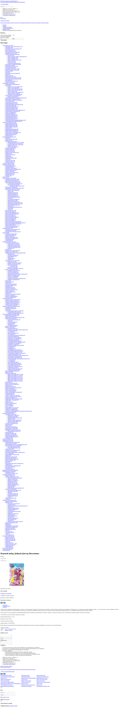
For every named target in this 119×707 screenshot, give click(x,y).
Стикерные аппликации (14, 247)
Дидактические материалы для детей (14, 310)
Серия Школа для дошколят (14, 343)
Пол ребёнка (3, 36)
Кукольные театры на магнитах (13, 231)
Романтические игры (10, 76)
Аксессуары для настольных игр (13, 78)
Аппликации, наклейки (11, 242)
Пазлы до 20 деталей (13, 87)
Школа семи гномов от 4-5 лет (15, 378)
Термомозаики (9, 239)
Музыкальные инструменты (12, 442)
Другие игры (12, 62)
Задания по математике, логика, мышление (18, 355)
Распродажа (6, 550)
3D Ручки (6, 176)
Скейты (8, 499)
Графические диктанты (11, 408)
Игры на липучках (10, 460)
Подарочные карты (7, 549)
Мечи (7, 530)
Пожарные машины (13, 513)
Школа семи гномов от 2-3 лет (15, 376)
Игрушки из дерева (10, 414)
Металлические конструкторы (12, 181)
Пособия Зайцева (9, 166)
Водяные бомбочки (12, 495)
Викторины (9, 47)
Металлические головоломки (12, 98)
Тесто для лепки (12, 265)
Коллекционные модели (14, 511)
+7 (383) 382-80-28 (4, 4)
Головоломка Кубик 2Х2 (11, 103)
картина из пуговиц (10, 295)
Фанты (7, 74)
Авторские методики (8, 164)
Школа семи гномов (10, 373)
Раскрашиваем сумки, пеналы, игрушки (17, 273)
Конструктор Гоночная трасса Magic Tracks (15, 222)
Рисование (11, 324)
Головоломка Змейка (10, 105)
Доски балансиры (10, 469)
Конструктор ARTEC (10, 218)
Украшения (11, 258)
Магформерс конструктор (42, 678)
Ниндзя (10, 209)
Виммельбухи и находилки (12, 315)
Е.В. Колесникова (12, 330)
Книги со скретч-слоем (11, 403)
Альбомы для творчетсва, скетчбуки (17, 278)
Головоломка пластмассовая (12, 84)
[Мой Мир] (4, 603)
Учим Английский (8, 438)
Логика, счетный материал (15, 420)
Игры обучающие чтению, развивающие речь (16, 444)
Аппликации (11, 323)
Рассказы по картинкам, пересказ (13, 396)
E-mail (1, 692)
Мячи (10, 492)
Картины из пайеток (10, 285)
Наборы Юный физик (11, 124)
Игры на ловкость (13, 57)
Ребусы (7, 462)
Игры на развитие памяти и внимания (17, 56)
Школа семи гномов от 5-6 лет (15, 379)
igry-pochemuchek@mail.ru (8, 671)
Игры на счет (11, 61)
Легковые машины (13, 509)
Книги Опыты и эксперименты (13, 132)
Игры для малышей (8, 413)
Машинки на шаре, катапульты (15, 521)
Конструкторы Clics (10, 211)
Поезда (10, 198)
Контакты (23, 2)
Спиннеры (8, 153)
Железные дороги (10, 528)
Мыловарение (9, 281)
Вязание (10, 259)
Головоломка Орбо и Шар (11, 106)
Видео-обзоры (46, 22)
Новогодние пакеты (13, 146)
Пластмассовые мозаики (11, 238)
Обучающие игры (8, 441)
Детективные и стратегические (13, 64)
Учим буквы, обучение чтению (15, 366)
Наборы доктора (6, 29)
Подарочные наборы (10, 297)
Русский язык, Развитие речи (15, 352)
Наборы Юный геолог (10, 134)
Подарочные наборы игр (14, 63)
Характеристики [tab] (6, 606)
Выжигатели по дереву (11, 251)
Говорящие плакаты (10, 307)
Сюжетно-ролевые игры (8, 28)
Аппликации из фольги (14, 243)
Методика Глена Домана (11, 172)
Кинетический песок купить (43, 676)
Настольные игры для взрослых (13, 77)
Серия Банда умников (13, 344)
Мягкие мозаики (9, 236)
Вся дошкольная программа (14, 363)
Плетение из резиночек (11, 289)
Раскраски (8, 382)
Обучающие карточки (11, 456)
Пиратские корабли (13, 193)
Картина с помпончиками (11, 296)
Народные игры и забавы (14, 421)
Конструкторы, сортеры (11, 428)
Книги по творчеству (11, 318)
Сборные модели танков (11, 305)
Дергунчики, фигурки (11, 426)
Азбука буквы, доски (11, 443)
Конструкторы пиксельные (12, 226)
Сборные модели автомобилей (12, 299)
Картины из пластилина (14, 263)
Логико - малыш (9, 171)
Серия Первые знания (13, 367)
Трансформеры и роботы (11, 525)
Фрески (8, 280)
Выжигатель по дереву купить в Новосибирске (11, 683)
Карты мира (8, 385)
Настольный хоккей (25, 676)
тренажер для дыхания (11, 451)
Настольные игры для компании (13, 48)
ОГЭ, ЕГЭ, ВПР (9, 405)
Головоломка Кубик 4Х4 (11, 117)
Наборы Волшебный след (11, 436)
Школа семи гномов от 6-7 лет (15, 380)
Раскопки (8, 127)
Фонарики (8, 523)
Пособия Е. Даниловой (11, 168)
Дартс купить (39, 683)
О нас (7, 669)
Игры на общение (13, 58)
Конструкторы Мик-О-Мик (12, 213)
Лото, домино (9, 453)
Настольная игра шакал (26, 686)
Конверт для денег (10, 154)
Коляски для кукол (10, 539)
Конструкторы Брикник (11, 187)
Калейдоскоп (9, 156)
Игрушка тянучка (10, 151)
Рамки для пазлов (12, 91)
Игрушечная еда (12, 482)
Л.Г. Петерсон (11, 334)
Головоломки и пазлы (9, 83)
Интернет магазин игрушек (6, 666)
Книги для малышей (10, 316)
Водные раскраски (13, 271)
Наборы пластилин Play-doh (15, 262)
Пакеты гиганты (12, 145)
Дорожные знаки (10, 532)
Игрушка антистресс (11, 158)
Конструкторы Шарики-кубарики (13, 223)
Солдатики (8, 531)
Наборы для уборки (13, 480)
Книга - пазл (9, 406)
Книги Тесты (9, 372)
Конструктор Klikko (10, 220)
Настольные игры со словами (12, 73)
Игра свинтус (39, 684)
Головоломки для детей (11, 102)
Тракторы (11, 506)
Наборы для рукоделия (26, 680)
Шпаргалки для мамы (10, 457)
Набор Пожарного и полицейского (16, 488)
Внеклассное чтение (10, 386)
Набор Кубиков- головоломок (12, 111)
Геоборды (8, 175)
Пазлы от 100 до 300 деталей (15, 90)
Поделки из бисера (13, 255)
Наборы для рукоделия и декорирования (15, 252)
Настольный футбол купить (6, 684)
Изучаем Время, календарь (12, 454)
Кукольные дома (9, 537)
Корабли (8, 524)
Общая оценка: (3, 640)
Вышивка (11, 253)
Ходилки (11, 55)
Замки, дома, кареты (13, 190)
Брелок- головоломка (10, 112)
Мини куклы (9, 542)
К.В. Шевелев (12, 348)
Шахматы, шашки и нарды (12, 69)
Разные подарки (10, 150)
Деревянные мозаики (11, 233)
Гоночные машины (13, 195)
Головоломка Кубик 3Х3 (11, 108)
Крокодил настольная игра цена (28, 684)
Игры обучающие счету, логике (13, 445)
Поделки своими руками (14, 319)
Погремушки (9, 432)
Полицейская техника (14, 204)
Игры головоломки (10, 51)
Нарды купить (4, 678)
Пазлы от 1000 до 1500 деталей (15, 92)
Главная (4, 24)
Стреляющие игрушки (11, 527)
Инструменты (12, 485)
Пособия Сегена (9, 174)
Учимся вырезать (10, 393)
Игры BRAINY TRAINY (11, 81)
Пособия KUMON (13, 328)
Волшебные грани (13, 325)
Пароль (2, 694)
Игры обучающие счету (14, 447)
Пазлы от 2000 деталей (14, 93)
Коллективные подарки (9, 22)
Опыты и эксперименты (9, 122)
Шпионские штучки (10, 529)
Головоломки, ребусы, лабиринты (13, 398)
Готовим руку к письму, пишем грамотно (18, 329)
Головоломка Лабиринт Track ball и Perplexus (15, 97)
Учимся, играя (9, 448)
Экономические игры (11, 53)
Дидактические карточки (14, 311)
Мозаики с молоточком (11, 237)
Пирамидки (9, 424)
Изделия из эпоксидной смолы (12, 294)
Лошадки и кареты (10, 544)
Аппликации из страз (13, 244)
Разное (10, 208)
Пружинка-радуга (10, 160)
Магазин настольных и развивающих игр (9, 1)
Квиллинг (11, 248)
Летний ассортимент (11, 489)
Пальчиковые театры (10, 230)
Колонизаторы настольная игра (7, 686)
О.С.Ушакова (11, 360)
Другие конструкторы (14, 184)
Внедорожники (12, 519)
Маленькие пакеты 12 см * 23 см (16, 142)
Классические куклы (11, 543)
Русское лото (9, 71)
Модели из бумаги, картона (12, 300)
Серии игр (16, 22)
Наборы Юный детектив (11, 131)
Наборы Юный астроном (11, 126)
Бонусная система (31, 669)
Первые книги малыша (11, 389)
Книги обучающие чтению (12, 370)
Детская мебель (9, 547)
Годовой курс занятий (13, 339)
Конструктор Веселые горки (17, 185)
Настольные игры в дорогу (12, 68)
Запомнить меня (5, 697)
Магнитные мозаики (10, 234)
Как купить (2, 2)
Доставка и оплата (16, 2)
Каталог (2, 22)
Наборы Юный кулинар (11, 133)
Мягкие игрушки (10, 475)
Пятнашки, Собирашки (11, 114)
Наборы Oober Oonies (10, 224)
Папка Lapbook (9, 404)
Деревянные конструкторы (12, 179)
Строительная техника (13, 199)
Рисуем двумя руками (10, 391)
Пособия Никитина (10, 165)
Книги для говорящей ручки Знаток (13, 392)
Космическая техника (13, 201)
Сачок (10, 496)
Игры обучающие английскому (12, 465)
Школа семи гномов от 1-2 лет (15, 375)
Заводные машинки (13, 518)
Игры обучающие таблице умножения (14, 463)
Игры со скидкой (9, 82)
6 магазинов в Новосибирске (9, 15)
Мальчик (7, 630)
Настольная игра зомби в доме (43, 686)
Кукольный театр (8, 228)
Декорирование (12, 256)
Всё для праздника (8, 548)
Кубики (8, 455)
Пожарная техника (13, 192)
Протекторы (9, 80)
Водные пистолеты (13, 493)
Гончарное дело (12, 261)
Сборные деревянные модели (12, 301)
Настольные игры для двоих (12, 52)
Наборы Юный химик (11, 123)
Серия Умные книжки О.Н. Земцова (16, 335)
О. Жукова (11, 347)
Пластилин (13, 266)
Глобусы (8, 309)
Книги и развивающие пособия (11, 314)
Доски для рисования (13, 272)
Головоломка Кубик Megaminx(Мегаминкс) (15, 120)
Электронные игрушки (11, 473)
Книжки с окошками (11, 397)
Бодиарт (8, 282)
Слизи (7, 533)
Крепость (11, 205)
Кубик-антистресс (10, 161)
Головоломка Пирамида (11, 107)
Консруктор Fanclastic (10, 219)
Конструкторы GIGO (10, 210)
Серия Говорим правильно (14, 354)
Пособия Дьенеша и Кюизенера (13, 169)
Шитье (10, 257)
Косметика (8, 140)
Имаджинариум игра (41, 675)
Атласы (7, 401)
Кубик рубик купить (25, 682)
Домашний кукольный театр (12, 229)
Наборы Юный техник (11, 125)
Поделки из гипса (12, 267)
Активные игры (10, 49)
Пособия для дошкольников (12, 409)
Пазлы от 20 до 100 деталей (15, 86)
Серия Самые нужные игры (15, 364)
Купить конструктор (5, 680)
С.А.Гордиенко (12, 359)
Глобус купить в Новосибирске (7, 682)
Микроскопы (9, 135)
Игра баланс (8, 461)
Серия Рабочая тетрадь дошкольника (16, 341)
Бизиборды (9, 437)
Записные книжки (10, 162)
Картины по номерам (13, 275)
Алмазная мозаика (10, 291)
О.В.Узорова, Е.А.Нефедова (15, 356)
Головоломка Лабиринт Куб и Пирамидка (15, 110)
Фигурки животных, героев (15, 477)
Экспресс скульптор (10, 148)
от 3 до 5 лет (7, 628)
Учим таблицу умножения (11, 407)
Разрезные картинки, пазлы (15, 417)
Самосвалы (11, 510)
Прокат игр (39, 22)
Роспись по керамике (13, 276)
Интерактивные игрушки (9, 471)
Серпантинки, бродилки (11, 427)
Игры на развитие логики (14, 59)
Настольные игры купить (6, 675)
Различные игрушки (7, 27)
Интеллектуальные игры (11, 66)
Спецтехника (9, 534)
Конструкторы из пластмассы (12, 182)
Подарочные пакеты (11, 141)
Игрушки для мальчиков (9, 500)
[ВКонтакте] (1, 603)
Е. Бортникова (12, 346)
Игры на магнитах (8, 440)
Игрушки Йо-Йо (9, 149)
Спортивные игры (10, 67)
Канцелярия (9, 286)
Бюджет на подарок (4, 37)
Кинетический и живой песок (10, 470)
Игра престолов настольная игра (8, 676)
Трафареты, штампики (14, 270)
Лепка (10, 320)
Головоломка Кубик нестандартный (14, 104)
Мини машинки (12, 515)
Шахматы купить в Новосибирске (28, 678)
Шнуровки (11, 418)
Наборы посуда (12, 481)
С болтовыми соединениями (15, 183)
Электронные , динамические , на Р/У (14, 188)
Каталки (8, 425)
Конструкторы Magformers (11, 212)
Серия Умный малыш (13, 362)
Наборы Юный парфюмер (11, 130)
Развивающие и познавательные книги (14, 317)
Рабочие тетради (10, 327)
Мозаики (6, 232)
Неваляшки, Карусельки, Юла (13, 430)
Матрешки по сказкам (13, 415)
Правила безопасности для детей (13, 387)
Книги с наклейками (11, 326)
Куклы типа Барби (10, 540)
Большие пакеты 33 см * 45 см (15, 144)
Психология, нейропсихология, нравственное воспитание (18, 411)
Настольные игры (8, 45)
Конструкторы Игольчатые (12, 217)
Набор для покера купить (42, 679)
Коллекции (28, 22)
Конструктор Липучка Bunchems (13, 221)
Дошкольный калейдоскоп (14, 369)
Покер (7, 72)
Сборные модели (8, 298)
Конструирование (12, 321)
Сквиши (8, 155)
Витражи (8, 249)
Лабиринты (8, 464)
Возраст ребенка (3, 35)
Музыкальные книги (10, 412)
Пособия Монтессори (10, 170)
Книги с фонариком (10, 388)
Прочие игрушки (13, 422)
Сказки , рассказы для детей (12, 395)
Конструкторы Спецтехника (15, 202)
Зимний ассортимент (10, 498)
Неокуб (7, 137)
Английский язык (9, 394)
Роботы (10, 191)
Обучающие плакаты (10, 308)
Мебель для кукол (10, 538)
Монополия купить (25, 675)
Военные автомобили (13, 508)
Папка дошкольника (13, 333)
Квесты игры (9, 75)
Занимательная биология (11, 129)
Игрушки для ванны (10, 434)
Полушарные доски (10, 466)
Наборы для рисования (14, 279)
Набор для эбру (9, 290)
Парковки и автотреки (11, 501)
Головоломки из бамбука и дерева (13, 100)
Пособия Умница (10, 173)
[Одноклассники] (3, 603)
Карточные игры (10, 65)
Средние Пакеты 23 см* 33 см (15, 143)
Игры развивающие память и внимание (15, 452)
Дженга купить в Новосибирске (43, 682)
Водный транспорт (13, 194)
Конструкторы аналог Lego (12, 189)
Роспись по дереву (13, 277)
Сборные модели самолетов (12, 304)
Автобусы (11, 516)
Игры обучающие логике (11, 459)
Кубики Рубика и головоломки (12, 95)
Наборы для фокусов (8, 163)
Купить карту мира (41, 680)
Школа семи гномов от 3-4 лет (15, 377)
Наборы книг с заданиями (11, 399)
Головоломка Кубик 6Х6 (11, 116)
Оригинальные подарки (9, 136)
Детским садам (34, 22)
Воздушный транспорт (14, 197)
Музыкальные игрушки (14, 431)
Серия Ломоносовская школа (15, 357)
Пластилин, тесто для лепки (12, 260)
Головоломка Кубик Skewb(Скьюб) (13, 121)
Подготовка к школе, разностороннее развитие (19, 358)
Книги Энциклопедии (11, 383)
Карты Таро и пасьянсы (11, 139)
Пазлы (8, 85)
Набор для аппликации (14, 246)
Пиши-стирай (9, 402)
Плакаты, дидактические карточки (11, 306)
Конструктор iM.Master (11, 227)
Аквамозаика (9, 240)
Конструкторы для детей (9, 178)
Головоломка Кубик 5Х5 (11, 115)
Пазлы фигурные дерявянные (15, 94)
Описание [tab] (5, 605)
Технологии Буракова (13, 336)
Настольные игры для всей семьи (13, 46)
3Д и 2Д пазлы (9, 101)
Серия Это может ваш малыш (15, 368)
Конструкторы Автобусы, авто (15, 203)
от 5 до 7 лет (13, 628)
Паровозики (11, 514)
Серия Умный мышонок (14, 365)
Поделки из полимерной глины (15, 268)
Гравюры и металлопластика (12, 250)
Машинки (9, 502)
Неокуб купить (24, 683)
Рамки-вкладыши (13, 416)
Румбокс (8, 292)
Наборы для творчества (9, 241)
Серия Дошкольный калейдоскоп (15, 350)
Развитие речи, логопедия (12, 384)
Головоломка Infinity (10, 113)
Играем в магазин (12, 483)
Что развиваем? (22, 22)
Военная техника (13, 200)
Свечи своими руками (11, 284)
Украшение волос (10, 287)
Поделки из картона (10, 288)
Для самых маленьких (14, 446)
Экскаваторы (11, 504)
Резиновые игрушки (10, 433)
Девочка (10, 630)
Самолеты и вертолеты (11, 522)
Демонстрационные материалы (15, 312)
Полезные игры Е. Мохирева (15, 338)
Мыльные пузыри (12, 491)
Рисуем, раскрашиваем (11, 269)
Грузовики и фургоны (14, 503)
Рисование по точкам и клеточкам (16, 345)
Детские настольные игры (12, 54)
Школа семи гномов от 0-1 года (15, 374)
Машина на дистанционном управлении (17, 505)
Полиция (11, 520)
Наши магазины (9, 2)
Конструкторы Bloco (10, 216)
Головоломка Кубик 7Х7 (11, 119)
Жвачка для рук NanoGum (12, 152)
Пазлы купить (24, 679)
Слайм (8, 159)
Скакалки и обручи (13, 494)
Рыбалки (11, 486)
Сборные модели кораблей (12, 302)
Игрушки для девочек (9, 535)
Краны (10, 512)
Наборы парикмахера (13, 484)
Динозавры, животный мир (15, 207)
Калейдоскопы (9, 545)
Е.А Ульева (11, 331)
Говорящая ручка (10, 472)
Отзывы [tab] (4, 607)
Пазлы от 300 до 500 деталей (15, 88)
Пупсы (7, 541)
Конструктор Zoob (10, 214)
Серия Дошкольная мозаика (15, 340)
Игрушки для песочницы (14, 490)
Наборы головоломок (13, 96)
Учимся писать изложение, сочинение (16, 353)
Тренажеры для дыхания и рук (12, 450)
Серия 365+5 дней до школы (14, 337)
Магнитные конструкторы (12, 180)
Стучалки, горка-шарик (11, 423)
